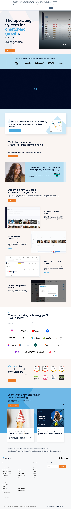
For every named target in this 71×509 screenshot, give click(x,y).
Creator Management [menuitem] (6, 471)
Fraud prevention (33, 506)
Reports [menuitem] (19, 486)
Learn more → (46, 223)
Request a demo (10, 50)
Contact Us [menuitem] (35, 471)
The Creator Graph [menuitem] (6, 492)
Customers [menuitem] (20, 463)
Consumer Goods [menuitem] (21, 473)
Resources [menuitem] (20, 482)
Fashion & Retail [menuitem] (21, 467)
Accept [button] (51, 7)
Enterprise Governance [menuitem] (6, 496)
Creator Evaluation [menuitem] (6, 467)
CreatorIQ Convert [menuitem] (6, 481)
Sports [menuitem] (19, 471)
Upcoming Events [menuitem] (21, 488)
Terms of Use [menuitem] (35, 477)
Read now (45, 44)
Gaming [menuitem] (19, 469)
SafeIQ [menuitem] (3, 486)
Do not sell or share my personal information (10, 506)
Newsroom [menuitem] (35, 469)
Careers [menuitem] (34, 467)
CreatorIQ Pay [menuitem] (5, 482)
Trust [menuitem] (3, 494)
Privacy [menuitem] (34, 475)
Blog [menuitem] (19, 484)
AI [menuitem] (2, 490)
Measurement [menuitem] (5, 475)
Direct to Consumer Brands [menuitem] (23, 479)
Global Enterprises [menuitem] (21, 475)
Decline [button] (56, 7)
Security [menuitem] (34, 473)
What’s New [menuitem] (4, 477)
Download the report (15, 130)
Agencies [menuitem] (19, 477)
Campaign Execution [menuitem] (6, 473)
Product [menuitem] (4, 463)
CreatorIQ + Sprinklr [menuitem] (6, 497)
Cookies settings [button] (45, 7)
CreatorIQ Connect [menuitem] (21, 490)
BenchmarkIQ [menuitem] (5, 484)
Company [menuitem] (35, 466)
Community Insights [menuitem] (6, 469)
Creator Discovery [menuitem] (5, 466)
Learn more (12, 200)
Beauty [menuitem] (19, 466)
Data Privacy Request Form (24, 506)
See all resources (13, 405)
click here (50, 2)
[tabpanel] (55, 27)
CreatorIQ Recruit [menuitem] (5, 479)
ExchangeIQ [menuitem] (4, 488)
